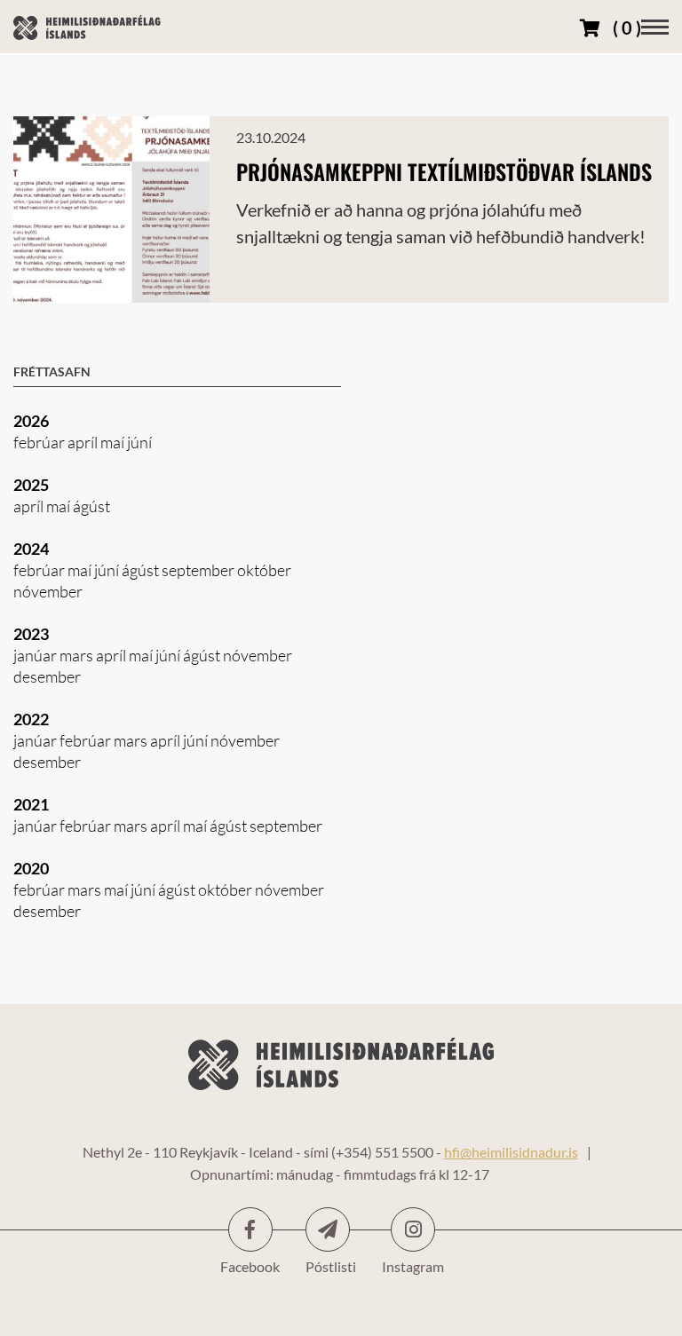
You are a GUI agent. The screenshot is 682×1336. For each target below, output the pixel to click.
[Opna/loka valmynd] (655, 27)
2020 (31, 868)
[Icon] (327, 1229)
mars (77, 655)
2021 (31, 804)
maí (113, 442)
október (264, 570)
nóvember (48, 591)
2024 (31, 548)
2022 (31, 719)
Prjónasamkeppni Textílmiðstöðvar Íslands (444, 171)
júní (139, 442)
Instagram (413, 1229)
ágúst (91, 506)
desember (47, 676)
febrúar (40, 442)
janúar (36, 655)
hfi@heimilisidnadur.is (511, 1151)
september (199, 570)
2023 (31, 634)
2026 (31, 421)
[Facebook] (250, 1229)
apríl (83, 442)
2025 (31, 484)
